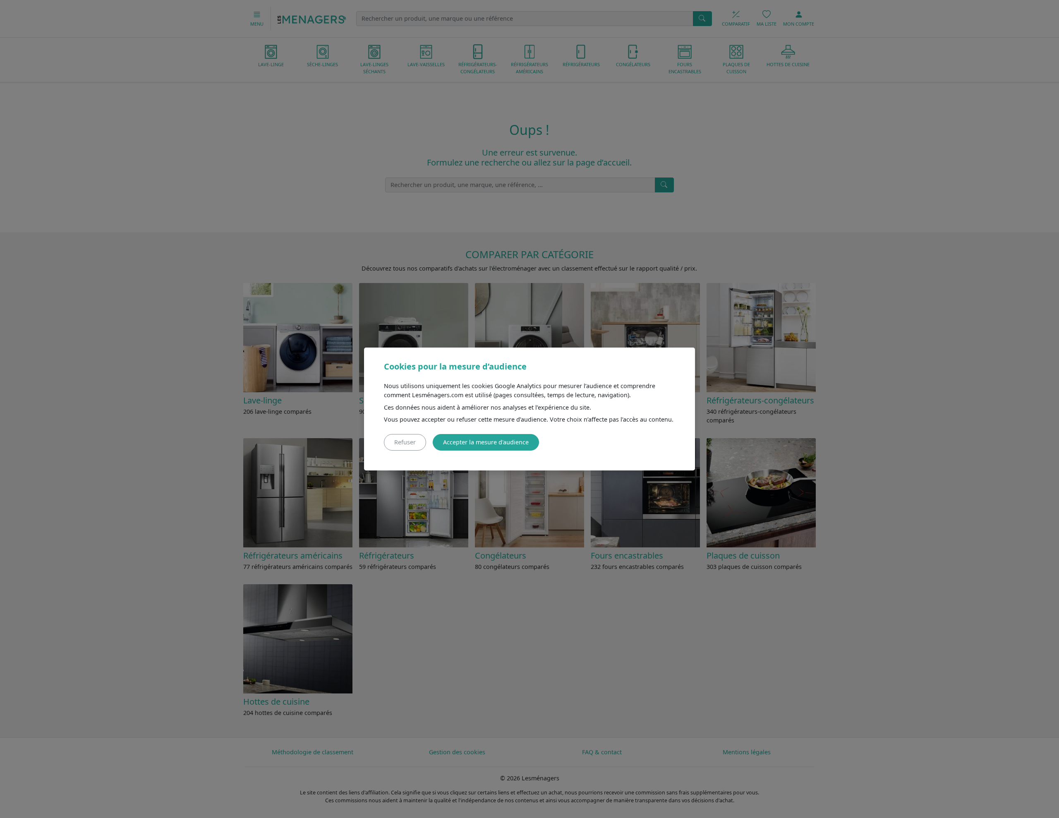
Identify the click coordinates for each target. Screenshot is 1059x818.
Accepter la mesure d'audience (486, 442)
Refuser (405, 442)
